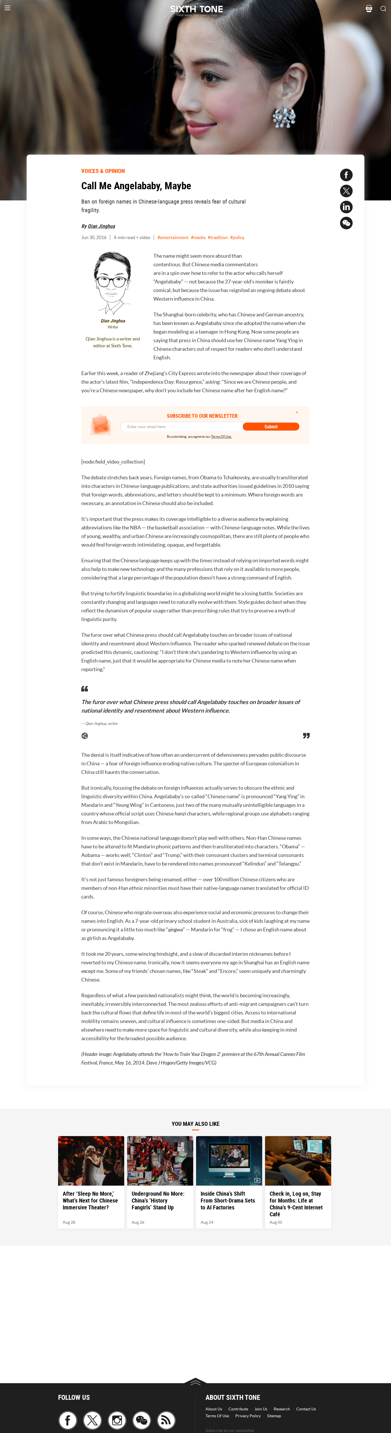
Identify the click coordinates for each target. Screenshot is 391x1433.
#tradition (218, 237)
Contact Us (306, 1409)
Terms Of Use (217, 1416)
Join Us (260, 1409)
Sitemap (274, 1416)
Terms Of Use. (221, 436)
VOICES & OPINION (103, 171)
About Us (214, 1409)
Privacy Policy (248, 1416)
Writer (113, 327)
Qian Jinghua (101, 225)
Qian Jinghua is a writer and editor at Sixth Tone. (113, 342)
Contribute (238, 1409)
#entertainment (173, 237)
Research (282, 1409)
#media (198, 237)
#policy (237, 237)
